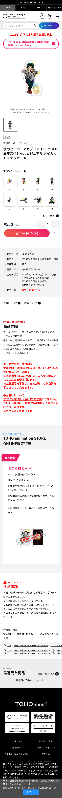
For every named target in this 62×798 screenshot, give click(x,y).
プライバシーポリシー (46, 747)
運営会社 (46, 753)
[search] (34, 25)
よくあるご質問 (46, 741)
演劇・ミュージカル (54, 8)
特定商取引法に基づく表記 (16, 753)
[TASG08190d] (10, 125)
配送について (30, 303)
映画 (38, 8)
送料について (10, 303)
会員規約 (16, 747)
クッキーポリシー (28, 787)
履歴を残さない (46, 673)
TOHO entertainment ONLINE (31, 2)
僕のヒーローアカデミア (16, 142)
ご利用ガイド (16, 741)
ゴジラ (23, 8)
